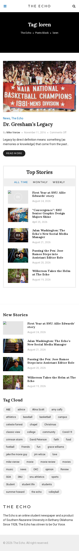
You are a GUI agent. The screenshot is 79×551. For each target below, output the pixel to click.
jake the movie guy (16, 454)
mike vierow (12, 461)
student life (28, 484)
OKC (35, 469)
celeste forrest (14, 424)
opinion (49, 469)
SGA (8, 477)
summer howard (15, 492)
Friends (25, 446)
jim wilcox (39, 454)
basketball (45, 417)
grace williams (56, 446)
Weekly (59, 182)
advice (21, 409)
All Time (21, 182)
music (9, 469)
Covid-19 (67, 432)
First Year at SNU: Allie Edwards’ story (49, 194)
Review (65, 469)
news (23, 469)
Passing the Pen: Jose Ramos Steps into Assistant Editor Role (47, 254)
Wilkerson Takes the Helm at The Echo (51, 272)
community (49, 432)
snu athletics (37, 477)
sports (55, 477)
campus (62, 417)
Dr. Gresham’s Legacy (28, 124)
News (6, 118)
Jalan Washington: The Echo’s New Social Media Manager (50, 234)
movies (66, 461)
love (54, 454)
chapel (33, 424)
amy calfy (56, 409)
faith (56, 439)
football (10, 446)
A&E (8, 409)
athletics (11, 417)
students (47, 484)
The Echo (39, 6)
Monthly (40, 182)
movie (30, 461)
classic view (13, 432)
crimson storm (14, 439)
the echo (37, 492)
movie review (48, 461)
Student (10, 484)
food (68, 439)
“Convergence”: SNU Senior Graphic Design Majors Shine (48, 213)
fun (39, 446)
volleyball (54, 492)
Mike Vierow (13, 132)
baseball (27, 417)
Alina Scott (38, 409)
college (31, 432)
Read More (14, 153)
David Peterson (38, 439)
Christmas (50, 424)
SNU (20, 477)
